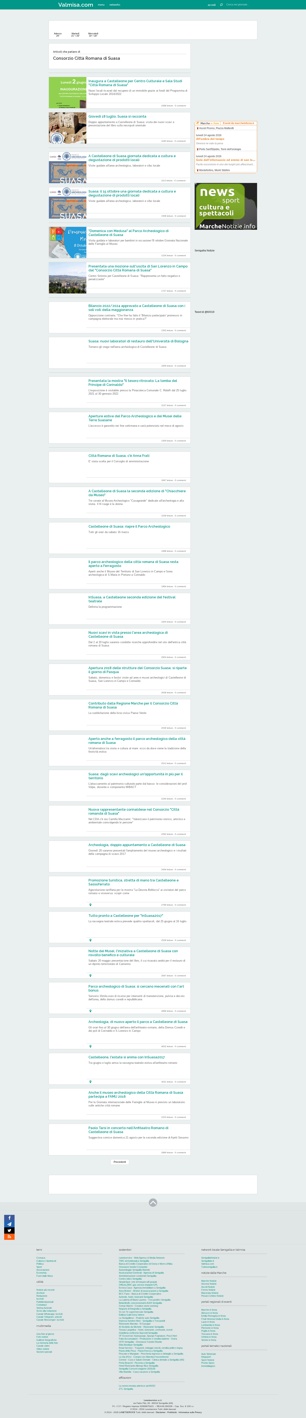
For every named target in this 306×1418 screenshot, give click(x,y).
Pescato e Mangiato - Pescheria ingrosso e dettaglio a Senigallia (151, 1353)
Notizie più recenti (45, 1290)
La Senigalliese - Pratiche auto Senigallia (139, 1318)
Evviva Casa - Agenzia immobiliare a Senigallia (142, 1287)
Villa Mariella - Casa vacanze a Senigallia (139, 1372)
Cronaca (40, 1257)
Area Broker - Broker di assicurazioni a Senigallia (143, 1291)
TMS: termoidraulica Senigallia (134, 1261)
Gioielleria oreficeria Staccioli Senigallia (138, 1333)
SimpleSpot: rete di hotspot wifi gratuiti (138, 1282)
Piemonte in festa (210, 1328)
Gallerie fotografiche (46, 1340)
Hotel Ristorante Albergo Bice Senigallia (138, 1366)
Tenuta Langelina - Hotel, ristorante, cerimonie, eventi (145, 1330)
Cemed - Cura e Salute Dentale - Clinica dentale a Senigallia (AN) (151, 1359)
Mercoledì (93, 34)
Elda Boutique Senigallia (131, 1344)
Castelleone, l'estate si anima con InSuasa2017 (126, 1057)
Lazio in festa (208, 1322)
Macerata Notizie (209, 1293)
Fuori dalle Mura (44, 1276)
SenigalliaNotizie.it (210, 1257)
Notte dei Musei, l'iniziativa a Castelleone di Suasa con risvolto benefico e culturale (133, 953)
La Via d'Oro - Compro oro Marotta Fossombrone (144, 1357)
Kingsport (206, 1357)
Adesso (58, 34)
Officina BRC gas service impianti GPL (138, 1285)
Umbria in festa (208, 1337)
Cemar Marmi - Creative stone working (138, 1306)
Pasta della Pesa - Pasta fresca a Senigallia (141, 1351)
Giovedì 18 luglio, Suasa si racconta (117, 116)
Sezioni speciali (44, 1352)
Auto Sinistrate (208, 1354)
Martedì (75, 34)
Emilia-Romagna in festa (213, 1316)
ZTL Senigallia (126, 1389)
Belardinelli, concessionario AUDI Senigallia (140, 1303)
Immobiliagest (208, 1366)
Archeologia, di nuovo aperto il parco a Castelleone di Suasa (138, 1022)
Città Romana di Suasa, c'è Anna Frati (118, 456)
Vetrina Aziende (44, 1308)
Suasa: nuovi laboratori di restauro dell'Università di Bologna (138, 341)
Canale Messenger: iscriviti (50, 1320)
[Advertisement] (226, 69)
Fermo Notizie (208, 1290)
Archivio (40, 1293)
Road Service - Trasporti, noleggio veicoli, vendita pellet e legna (151, 1348)
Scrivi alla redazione (46, 1311)
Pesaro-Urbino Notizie (212, 1296)
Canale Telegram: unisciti (49, 1317)
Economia (41, 1272)
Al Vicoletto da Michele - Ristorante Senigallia (141, 1327)
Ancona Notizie (208, 1284)
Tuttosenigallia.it (209, 1267)
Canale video (43, 1346)
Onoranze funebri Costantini (133, 1267)
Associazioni (42, 1270)
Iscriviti (40, 1298)
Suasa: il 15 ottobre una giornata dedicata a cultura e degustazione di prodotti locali (132, 193)
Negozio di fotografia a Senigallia (135, 1308)
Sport (39, 1267)
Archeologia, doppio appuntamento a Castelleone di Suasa (136, 845)
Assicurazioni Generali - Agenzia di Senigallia (141, 1272)
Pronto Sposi (207, 1363)
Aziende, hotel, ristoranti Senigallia (136, 1297)
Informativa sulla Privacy (190, 1412)
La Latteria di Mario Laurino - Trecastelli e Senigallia (144, 1300)
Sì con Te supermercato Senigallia (136, 1312)
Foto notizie (42, 1337)
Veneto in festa (208, 1340)
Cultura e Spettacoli (46, 1261)
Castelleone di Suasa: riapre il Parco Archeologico (129, 526)
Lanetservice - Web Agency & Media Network (142, 1257)
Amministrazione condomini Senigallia (137, 1276)
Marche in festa (209, 1310)
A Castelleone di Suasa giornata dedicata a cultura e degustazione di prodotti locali (132, 158)
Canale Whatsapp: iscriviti (49, 1314)
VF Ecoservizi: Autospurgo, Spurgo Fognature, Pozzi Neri (148, 1336)
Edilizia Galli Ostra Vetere (131, 1315)
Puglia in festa (208, 1331)
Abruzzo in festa (209, 1313)
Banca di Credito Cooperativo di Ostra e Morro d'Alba (145, 1264)
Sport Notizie (207, 1360)
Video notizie (42, 1349)
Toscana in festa (209, 1334)
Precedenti (120, 1162)
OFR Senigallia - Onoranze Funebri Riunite (140, 1342)
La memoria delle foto (47, 1343)
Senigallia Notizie (205, 250)
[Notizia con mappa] (90, 904)
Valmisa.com (207, 1264)
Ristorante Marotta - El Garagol (134, 1323)
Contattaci (41, 1305)
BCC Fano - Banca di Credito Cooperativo (140, 1293)
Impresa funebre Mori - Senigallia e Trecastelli (142, 1321)
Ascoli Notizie (208, 1287)
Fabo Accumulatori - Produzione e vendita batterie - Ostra (148, 1338)
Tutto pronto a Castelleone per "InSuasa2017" (125, 916)
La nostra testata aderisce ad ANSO (137, 1385)
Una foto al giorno (45, 1334)
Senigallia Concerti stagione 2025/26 (137, 1368)
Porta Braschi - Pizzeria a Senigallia (137, 1363)
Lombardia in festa (210, 1325)
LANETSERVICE (127, 1412)
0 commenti (180, 105)
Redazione (41, 1296)
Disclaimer (160, 1412)
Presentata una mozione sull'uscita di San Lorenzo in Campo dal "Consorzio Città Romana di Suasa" (138, 268)
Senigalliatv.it (207, 1261)
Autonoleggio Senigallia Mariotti (134, 1270)
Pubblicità (172, 1412)
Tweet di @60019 (204, 312)
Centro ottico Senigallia (130, 1279)
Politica (40, 1264)
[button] (211, 4)
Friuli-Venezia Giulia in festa (215, 1319)
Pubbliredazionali (44, 1302)
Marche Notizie (208, 1281)
